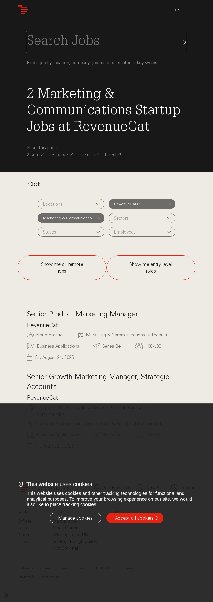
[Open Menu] (192, 9)
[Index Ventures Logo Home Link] (23, 9)
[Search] (177, 10)
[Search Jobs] (107, 42)
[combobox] (71, 204)
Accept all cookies (134, 518)
